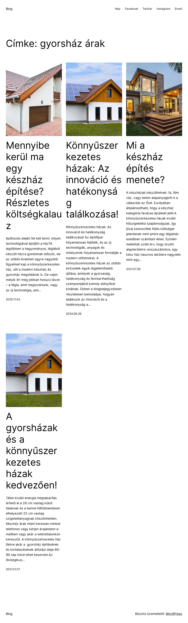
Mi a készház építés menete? (145, 162)
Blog (9, 9)
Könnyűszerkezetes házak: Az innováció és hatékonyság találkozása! (94, 180)
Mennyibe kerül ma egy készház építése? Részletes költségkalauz (34, 185)
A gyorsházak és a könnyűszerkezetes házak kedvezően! (32, 451)
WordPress (174, 614)
